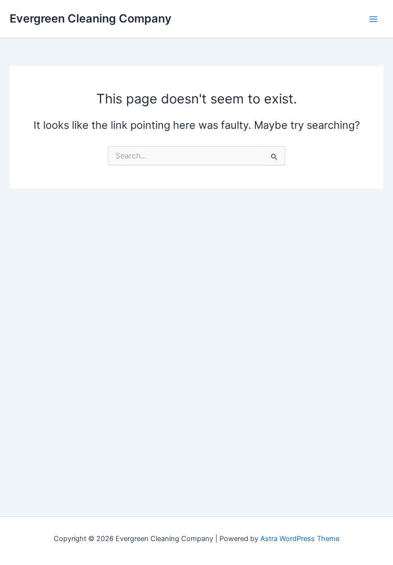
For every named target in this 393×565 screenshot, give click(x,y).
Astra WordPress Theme (299, 538)
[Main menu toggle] (373, 19)
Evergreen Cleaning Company (91, 18)
